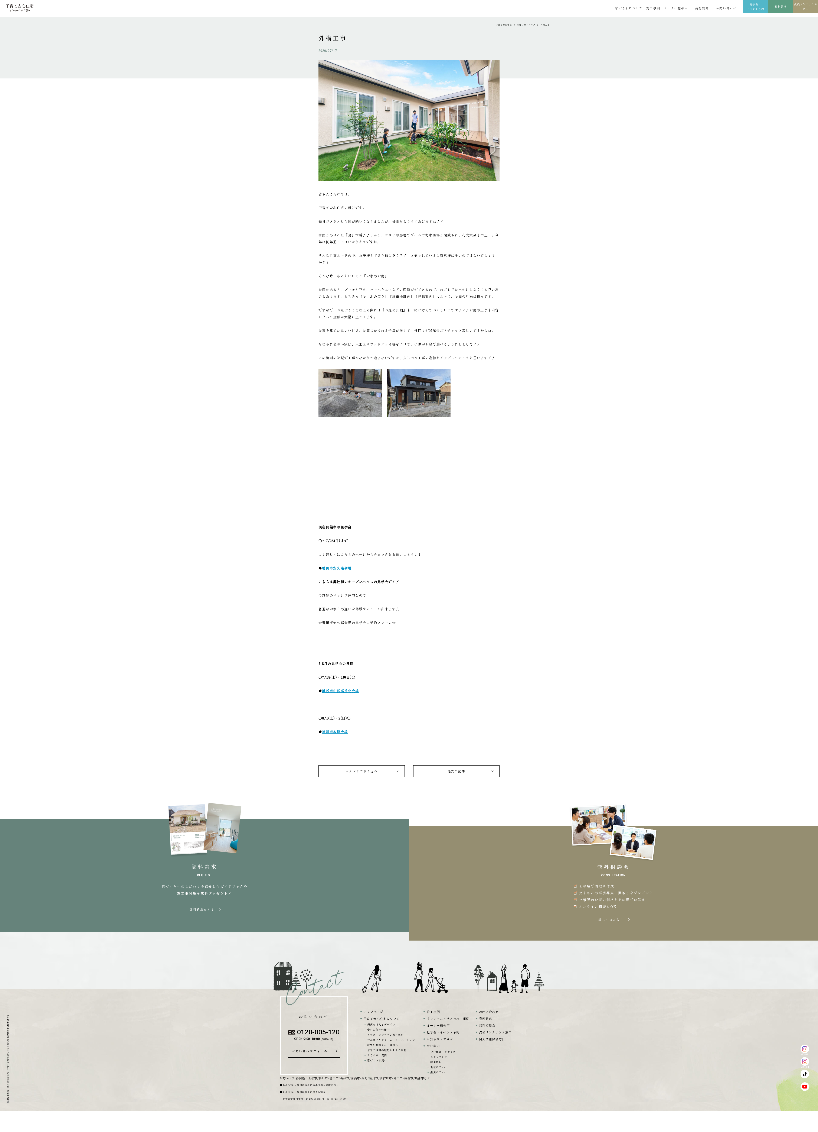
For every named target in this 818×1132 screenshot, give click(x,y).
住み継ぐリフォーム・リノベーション (391, 1040)
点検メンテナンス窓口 (805, 6)
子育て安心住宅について (382, 1018)
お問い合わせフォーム (311, 1051)
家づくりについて (628, 8)
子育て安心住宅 (504, 24)
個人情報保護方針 (492, 1039)
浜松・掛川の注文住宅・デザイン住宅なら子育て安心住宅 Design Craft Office (8, 1054)
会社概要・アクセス (443, 1052)
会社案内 (702, 8)
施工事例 (653, 8)
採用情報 (436, 1062)
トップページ (373, 1012)
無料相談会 (487, 1025)
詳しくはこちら (611, 920)
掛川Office (437, 1072)
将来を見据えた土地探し (382, 1045)
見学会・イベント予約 (755, 6)
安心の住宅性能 (377, 1029)
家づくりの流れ (377, 1060)
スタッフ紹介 (438, 1057)
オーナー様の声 (676, 8)
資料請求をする (202, 910)
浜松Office (437, 1067)
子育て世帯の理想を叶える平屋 (387, 1050)
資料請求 (780, 6)
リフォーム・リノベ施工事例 (448, 1018)
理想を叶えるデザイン (381, 1024)
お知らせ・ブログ (526, 24)
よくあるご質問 (377, 1055)
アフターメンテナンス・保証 (385, 1034)
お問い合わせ (726, 8)
